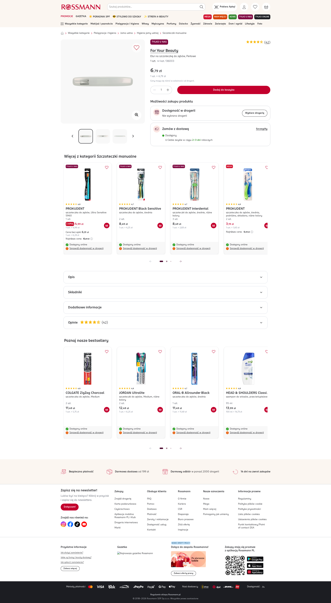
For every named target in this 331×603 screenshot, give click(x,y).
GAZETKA (81, 16)
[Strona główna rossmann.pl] (80, 7)
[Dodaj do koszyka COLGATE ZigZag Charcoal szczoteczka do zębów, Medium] (106, 409)
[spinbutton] (161, 90)
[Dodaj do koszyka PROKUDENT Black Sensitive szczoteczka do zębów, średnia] (160, 225)
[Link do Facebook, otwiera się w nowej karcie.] (70, 524)
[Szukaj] (201, 7)
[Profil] (244, 7)
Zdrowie (207, 24)
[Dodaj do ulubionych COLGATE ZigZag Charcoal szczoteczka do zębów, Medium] (106, 351)
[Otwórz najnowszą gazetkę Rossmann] (135, 554)
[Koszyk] (266, 7)
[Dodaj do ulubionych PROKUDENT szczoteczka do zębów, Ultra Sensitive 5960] (106, 167)
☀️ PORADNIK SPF (99, 17)
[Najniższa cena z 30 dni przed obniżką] (91, 238)
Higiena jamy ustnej (147, 33)
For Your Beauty (164, 51)
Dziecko (183, 24)
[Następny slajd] (180, 261)
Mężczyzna (158, 24)
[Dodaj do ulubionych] (136, 48)
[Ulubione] (255, 7)
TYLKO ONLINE (262, 17)
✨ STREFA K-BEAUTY (156, 17)
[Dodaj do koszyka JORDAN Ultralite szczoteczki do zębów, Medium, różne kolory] (160, 409)
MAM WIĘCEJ (220, 17)
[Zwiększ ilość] (168, 90)
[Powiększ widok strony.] (263, 587)
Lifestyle (250, 24)
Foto (259, 24)
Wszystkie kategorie (76, 24)
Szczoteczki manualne (175, 33)
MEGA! (207, 17)
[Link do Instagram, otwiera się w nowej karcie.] (63, 524)
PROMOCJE (67, 16)
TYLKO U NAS (245, 17)
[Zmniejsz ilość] (154, 90)
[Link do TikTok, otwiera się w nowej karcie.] (77, 524)
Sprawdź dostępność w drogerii (86, 248)
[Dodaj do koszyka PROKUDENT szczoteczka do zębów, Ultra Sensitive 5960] (106, 225)
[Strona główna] (62, 33)
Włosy (145, 24)
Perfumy (171, 24)
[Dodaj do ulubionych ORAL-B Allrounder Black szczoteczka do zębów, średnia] (213, 351)
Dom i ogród (235, 24)
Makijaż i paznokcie (102, 24)
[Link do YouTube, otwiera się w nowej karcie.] (84, 524)
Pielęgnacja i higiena (127, 24)
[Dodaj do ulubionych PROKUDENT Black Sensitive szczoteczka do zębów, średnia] (160, 167)
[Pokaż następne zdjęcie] (133, 136)
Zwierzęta (220, 24)
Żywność (195, 24)
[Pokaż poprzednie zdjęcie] (72, 136)
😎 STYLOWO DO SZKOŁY (127, 17)
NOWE (233, 17)
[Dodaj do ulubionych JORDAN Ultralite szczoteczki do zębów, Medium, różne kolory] (160, 351)
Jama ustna (126, 33)
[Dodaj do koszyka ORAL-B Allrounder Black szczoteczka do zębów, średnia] (213, 409)
